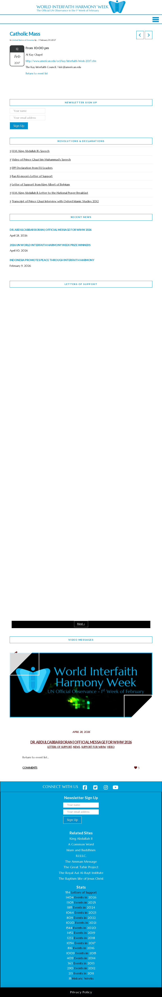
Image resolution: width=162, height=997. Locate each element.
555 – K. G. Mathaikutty (37, 306)
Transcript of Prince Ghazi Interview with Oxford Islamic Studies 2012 (55, 201)
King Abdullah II (81, 838)
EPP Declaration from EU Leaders (32, 168)
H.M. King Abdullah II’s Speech (30, 151)
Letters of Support (81, 284)
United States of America (23, 40)
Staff (19, 388)
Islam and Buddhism (81, 850)
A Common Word (81, 844)
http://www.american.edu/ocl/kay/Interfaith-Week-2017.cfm (61, 61)
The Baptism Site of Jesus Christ (81, 878)
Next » (81, 624)
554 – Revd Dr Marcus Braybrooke (45, 414)
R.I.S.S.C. (81, 856)
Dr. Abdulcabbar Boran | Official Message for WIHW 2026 (81, 742)
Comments (30, 767)
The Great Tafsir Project (81, 867)
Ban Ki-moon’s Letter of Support (32, 176)
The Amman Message (81, 861)
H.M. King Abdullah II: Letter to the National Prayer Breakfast (50, 193)
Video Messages (81, 639)
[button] (156, 20)
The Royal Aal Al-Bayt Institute (81, 873)
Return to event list (37, 73)
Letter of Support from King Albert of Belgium (41, 184)
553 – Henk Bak (30, 521)
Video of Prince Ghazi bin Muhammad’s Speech (41, 159)
